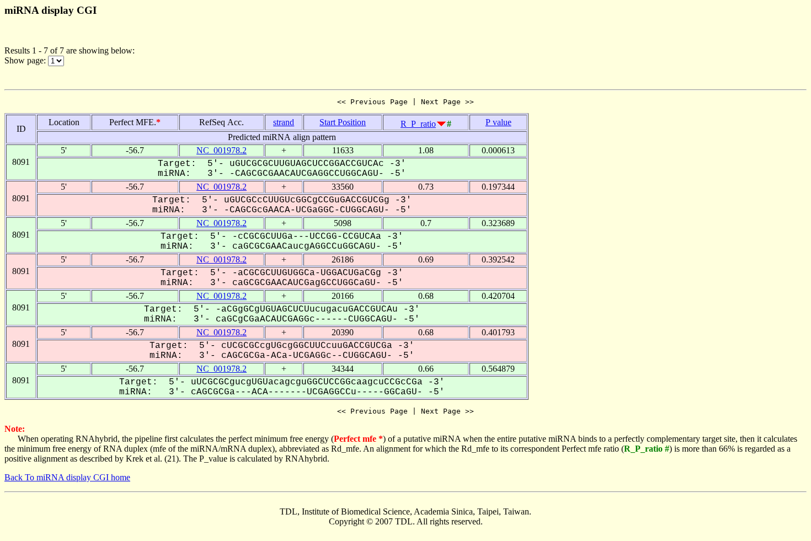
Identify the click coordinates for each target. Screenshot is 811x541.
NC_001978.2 (221, 150)
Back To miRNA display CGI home (67, 477)
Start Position (342, 122)
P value (498, 122)
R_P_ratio (418, 123)
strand (283, 122)
